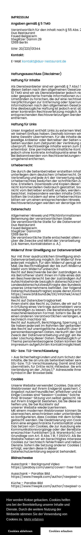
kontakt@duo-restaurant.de (44, 61)
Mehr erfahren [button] (34, 519)
